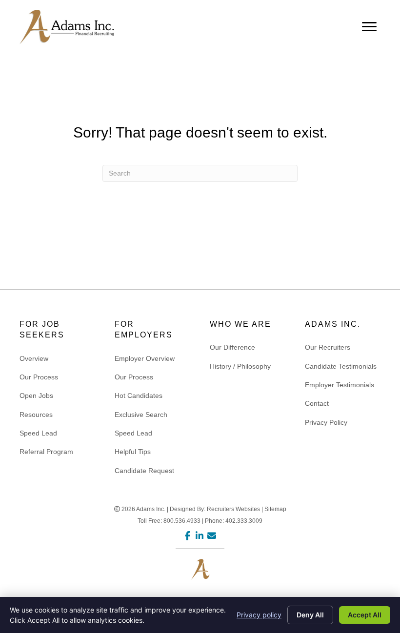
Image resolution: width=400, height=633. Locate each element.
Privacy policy (259, 615)
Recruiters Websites (233, 509)
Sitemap (275, 509)
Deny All (310, 615)
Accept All (364, 615)
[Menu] (369, 27)
